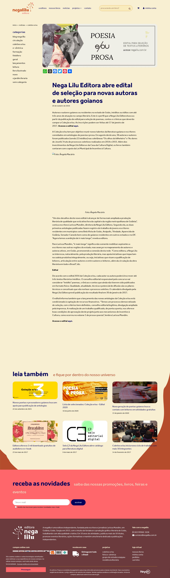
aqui (76, 125)
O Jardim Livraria (20, 78)
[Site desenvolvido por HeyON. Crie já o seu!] (145, 573)
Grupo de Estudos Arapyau (113, 557)
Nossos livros (54, 8)
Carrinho (136, 560)
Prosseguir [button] (25, 570)
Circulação (18, 40)
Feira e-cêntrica (109, 554)
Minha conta (137, 554)
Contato (87, 8)
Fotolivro (17, 55)
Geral (15, 59)
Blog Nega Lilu (19, 36)
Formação (17, 51)
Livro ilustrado (19, 70)
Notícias (66, 8)
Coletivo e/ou (19, 44)
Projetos (76, 8)
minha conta (150, 8)
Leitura (16, 67)
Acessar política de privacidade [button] (27, 564)
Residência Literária (110, 560)
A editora (42, 8)
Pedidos (135, 557)
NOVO (15, 74)
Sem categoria (20, 82)
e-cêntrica (18, 48)
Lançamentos (19, 63)
